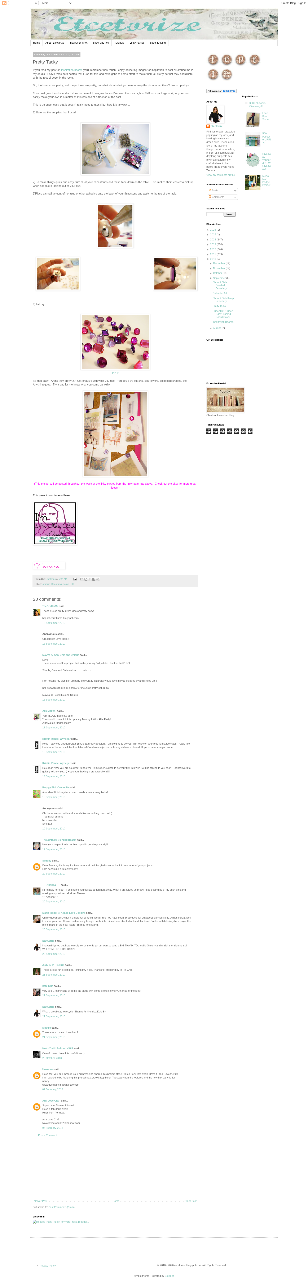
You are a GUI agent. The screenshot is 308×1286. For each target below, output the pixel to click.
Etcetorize (48, 940)
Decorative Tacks (60, 584)
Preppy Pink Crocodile (55, 787)
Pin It (115, 373)
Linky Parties (137, 42)
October (218, 273)
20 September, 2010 (53, 873)
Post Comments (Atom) (61, 1207)
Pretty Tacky (219, 306)
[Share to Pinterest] (98, 579)
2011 (213, 254)
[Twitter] (254, 66)
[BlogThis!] (86, 579)
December (219, 263)
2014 (213, 239)
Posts (214, 190)
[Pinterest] (240, 66)
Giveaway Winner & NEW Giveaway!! (266, 162)
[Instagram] (213, 80)
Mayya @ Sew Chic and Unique (60, 655)
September (219, 278)
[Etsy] (227, 66)
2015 (213, 234)
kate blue (47, 986)
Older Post (191, 1201)
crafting (46, 584)
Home (36, 42)
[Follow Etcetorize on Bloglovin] (221, 92)
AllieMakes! (49, 711)
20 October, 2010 (52, 1058)
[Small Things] (55, 544)
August (217, 328)
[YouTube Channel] (227, 80)
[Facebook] (213, 66)
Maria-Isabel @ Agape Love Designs (63, 912)
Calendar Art (220, 293)
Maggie (46, 1027)
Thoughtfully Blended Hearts (59, 839)
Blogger (169, 1275)
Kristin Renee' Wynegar (56, 738)
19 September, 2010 (53, 828)
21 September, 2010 (53, 974)
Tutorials (119, 42)
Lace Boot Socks (265, 116)
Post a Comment (47, 1135)
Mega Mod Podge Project (266, 181)
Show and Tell (101, 42)
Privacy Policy (48, 1265)
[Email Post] (75, 579)
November (219, 268)
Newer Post (40, 1201)
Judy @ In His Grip (53, 965)
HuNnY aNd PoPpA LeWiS (57, 1048)
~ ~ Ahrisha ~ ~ (51, 885)
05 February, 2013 (52, 1127)
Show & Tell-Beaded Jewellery (220, 285)
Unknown (47, 1069)
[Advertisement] (115, 1168)
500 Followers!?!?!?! (266, 138)
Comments (217, 197)
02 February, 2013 (52, 1089)
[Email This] (82, 579)
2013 (213, 244)
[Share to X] (90, 579)
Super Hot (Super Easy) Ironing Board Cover (223, 314)
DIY (72, 584)
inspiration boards (72, 69)
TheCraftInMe (50, 606)
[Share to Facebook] (94, 579)
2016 (213, 229)
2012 (213, 249)
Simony (46, 860)
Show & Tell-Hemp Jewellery (223, 300)
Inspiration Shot (78, 42)
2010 (213, 259)
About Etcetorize (54, 42)
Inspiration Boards (223, 322)
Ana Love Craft (51, 1100)
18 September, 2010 (53, 623)
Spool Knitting (158, 42)
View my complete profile (220, 175)
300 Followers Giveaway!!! (257, 105)
